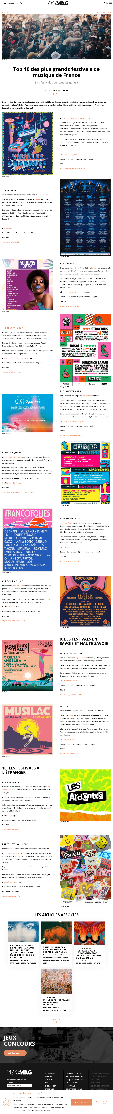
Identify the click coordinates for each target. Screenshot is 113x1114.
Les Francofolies (66, 523)
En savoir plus (101, 1103)
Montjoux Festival (80, 658)
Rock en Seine (18, 585)
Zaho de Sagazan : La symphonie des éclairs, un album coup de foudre (55, 951)
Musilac (71, 715)
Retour (6, 12)
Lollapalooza (14, 328)
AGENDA (48, 1076)
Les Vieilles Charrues (76, 118)
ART (46, 1083)
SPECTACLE (49, 1089)
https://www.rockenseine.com (13, 621)
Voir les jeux (14, 1053)
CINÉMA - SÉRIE (51, 1086)
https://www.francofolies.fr (70, 561)
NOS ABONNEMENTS (74, 1076)
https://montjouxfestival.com (71, 694)
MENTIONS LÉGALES (99, 1089)
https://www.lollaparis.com (12, 372)
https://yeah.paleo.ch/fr (11, 896)
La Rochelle (68, 547)
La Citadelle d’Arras (13, 483)
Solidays (94, 268)
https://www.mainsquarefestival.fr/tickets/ (18, 492)
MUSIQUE (49, 1080)
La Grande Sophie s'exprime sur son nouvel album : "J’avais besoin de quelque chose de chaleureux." (22, 951)
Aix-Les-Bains (69, 739)
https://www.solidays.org (69, 306)
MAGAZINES (50, 1073)
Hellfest (38, 199)
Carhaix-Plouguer (70, 154)
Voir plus (56, 1020)
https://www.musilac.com (69, 753)
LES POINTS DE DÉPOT (75, 1073)
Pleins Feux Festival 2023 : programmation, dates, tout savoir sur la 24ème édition (89, 954)
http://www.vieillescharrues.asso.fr (73, 168)
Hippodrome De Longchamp (74, 292)
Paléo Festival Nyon (12, 853)
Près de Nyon (11, 882)
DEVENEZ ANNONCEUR (100, 1073)
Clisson (9, 228)
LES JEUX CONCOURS (74, 1080)
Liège (8, 815)
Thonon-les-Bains (70, 680)
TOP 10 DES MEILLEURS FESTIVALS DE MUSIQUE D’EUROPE (56, 1001)
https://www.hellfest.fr (10, 242)
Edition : (10, 1083)
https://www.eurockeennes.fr (71, 435)
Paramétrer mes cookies (101, 1101)
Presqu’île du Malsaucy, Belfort (75, 421)
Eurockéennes (86, 396)
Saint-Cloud (10, 607)
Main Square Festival (12, 457)
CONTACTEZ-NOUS (74, 1089)
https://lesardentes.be (10, 829)
